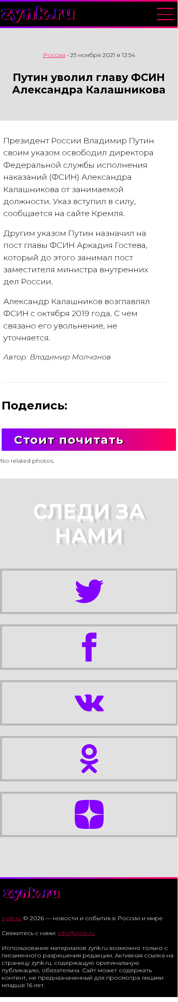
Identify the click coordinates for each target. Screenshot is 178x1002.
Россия (54, 55)
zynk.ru (38, 13)
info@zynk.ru (76, 933)
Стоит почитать (69, 440)
